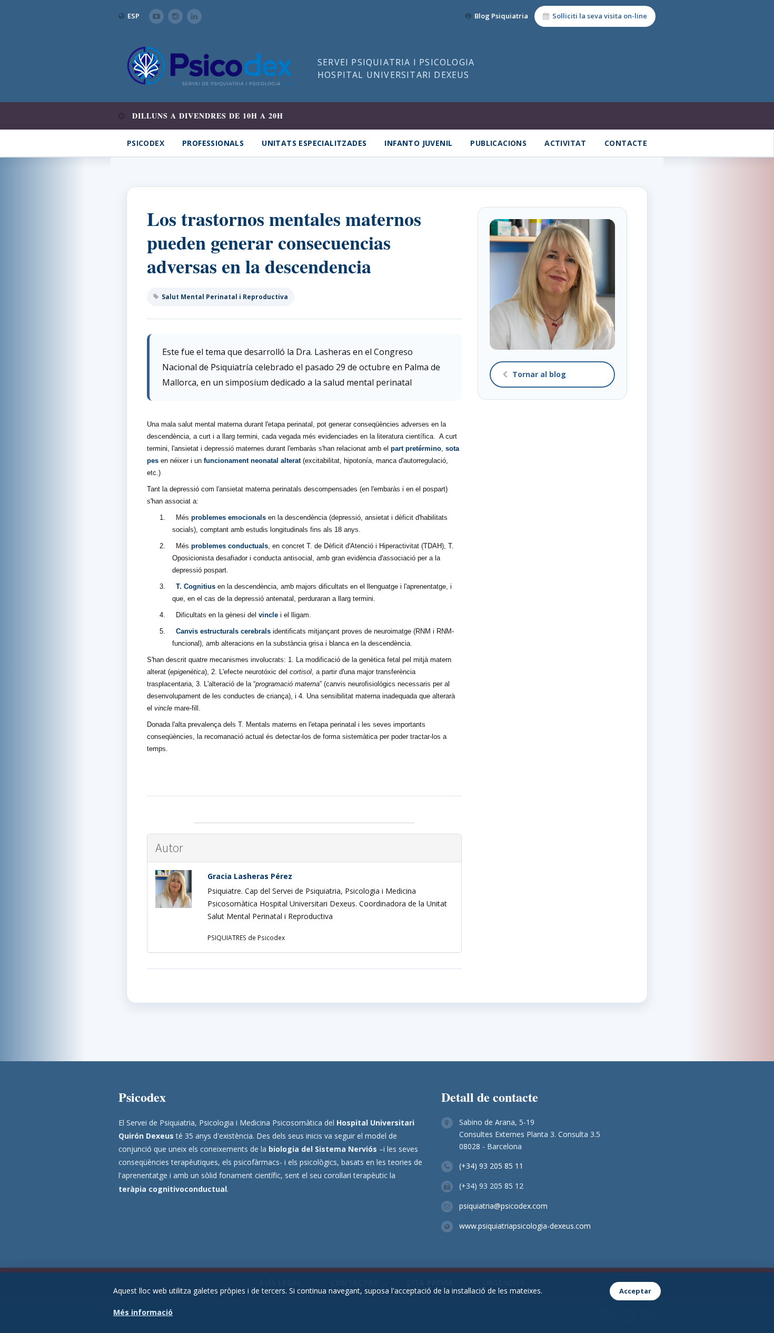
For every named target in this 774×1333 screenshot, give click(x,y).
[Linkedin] (194, 16)
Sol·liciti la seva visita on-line (599, 16)
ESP (133, 16)
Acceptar (635, 1291)
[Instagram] (175, 16)
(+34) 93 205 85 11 (491, 1166)
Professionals (213, 143)
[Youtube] (156, 16)
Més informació (143, 1312)
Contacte (625, 143)
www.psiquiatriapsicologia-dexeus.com (525, 1226)
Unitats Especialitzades (314, 143)
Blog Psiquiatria (501, 16)
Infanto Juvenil (418, 143)
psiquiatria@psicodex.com (503, 1206)
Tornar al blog (539, 374)
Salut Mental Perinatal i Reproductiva (225, 296)
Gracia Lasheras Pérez (249, 876)
